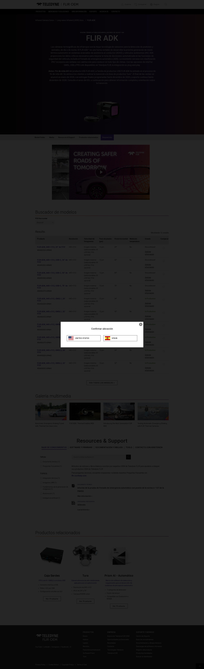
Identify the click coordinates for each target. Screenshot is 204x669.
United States (82, 338)
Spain (114, 338)
